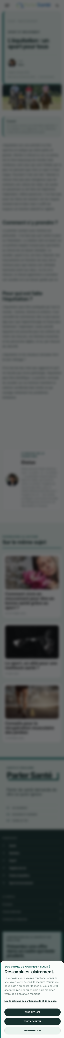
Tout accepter (32, 1021)
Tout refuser (33, 1012)
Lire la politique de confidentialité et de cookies (30, 1001)
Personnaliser (32, 1030)
